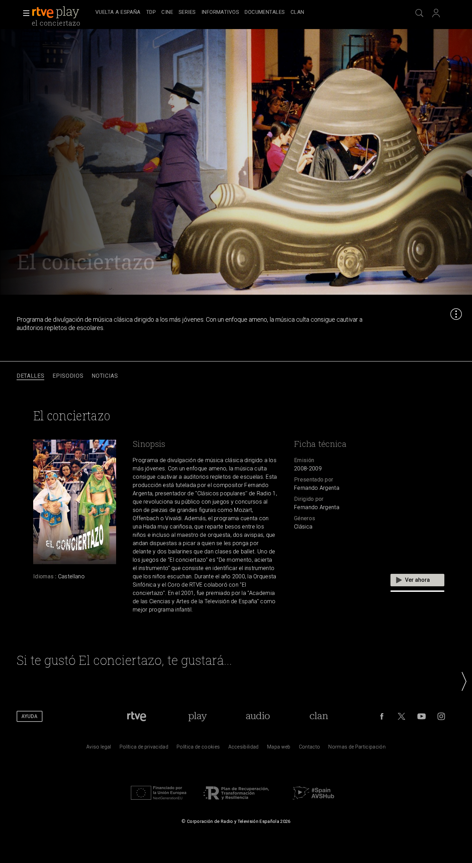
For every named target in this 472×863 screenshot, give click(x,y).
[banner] (62, 12)
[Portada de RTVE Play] (56, 12)
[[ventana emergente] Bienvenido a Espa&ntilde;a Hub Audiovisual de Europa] (313, 801)
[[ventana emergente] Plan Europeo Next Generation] (158, 801)
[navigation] (244, 12)
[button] (24, 13)
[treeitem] (118, 13)
